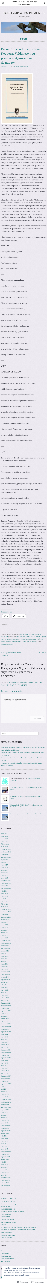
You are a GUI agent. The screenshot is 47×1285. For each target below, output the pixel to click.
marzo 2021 (4, 995)
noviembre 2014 (6, 1151)
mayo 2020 (4, 1013)
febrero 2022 (5, 966)
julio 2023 (4, 922)
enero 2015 (4, 1149)
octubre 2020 (5, 1008)
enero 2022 (4, 969)
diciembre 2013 (6, 1177)
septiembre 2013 (6, 1185)
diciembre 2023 (6, 909)
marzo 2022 (4, 964)
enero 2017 (4, 1097)
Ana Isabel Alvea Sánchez (21, 66)
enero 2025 (4, 878)
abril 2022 (4, 961)
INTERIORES (5, 1217)
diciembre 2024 (6, 880)
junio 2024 (4, 893)
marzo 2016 (4, 1118)
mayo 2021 (4, 990)
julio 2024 (4, 891)
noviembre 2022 (6, 943)
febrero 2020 (5, 1019)
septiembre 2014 (6, 1157)
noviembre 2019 (6, 1026)
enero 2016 (4, 1123)
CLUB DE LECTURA (8, 1201)
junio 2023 (4, 925)
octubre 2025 (5, 854)
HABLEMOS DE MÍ (8, 1209)
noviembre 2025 (6, 852)
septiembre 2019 (6, 1032)
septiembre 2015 (6, 1131)
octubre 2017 (5, 1081)
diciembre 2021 (6, 972)
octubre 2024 (5, 886)
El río (42, 652)
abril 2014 (4, 1167)
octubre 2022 (5, 946)
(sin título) (4, 760)
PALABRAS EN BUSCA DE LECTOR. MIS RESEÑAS (19, 1230)
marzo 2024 (4, 901)
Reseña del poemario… (17, 814)
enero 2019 (4, 1047)
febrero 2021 (5, 998)
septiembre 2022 (6, 948)
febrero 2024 (5, 904)
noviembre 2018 (6, 1052)
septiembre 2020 (6, 1011)
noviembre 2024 (6, 883)
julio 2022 (4, 953)
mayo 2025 (4, 867)
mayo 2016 (4, 1112)
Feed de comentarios (7, 1259)
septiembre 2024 (6, 888)
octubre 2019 (5, 1029)
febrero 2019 (5, 1045)
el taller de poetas (6, 1206)
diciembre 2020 (6, 1003)
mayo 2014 (4, 1164)
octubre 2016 (5, 1105)
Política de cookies (24, 1275)
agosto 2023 (5, 920)
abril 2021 (4, 992)
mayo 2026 (4, 839)
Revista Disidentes (7, 1238)
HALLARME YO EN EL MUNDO (24, 13)
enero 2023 (4, 938)
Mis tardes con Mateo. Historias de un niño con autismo (18, 1227)
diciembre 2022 (6, 940)
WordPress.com (6, 1261)
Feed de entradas (6, 1256)
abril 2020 (4, 1016)
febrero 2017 (5, 1094)
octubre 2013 (5, 1183)
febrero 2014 (5, 1172)
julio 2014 (4, 1162)
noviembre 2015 (6, 1125)
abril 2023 (4, 930)
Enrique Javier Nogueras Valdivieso (32, 639)
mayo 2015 (4, 1141)
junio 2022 (4, 956)
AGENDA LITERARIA (27, 634)
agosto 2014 (5, 1159)
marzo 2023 (4, 933)
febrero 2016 (5, 1120)
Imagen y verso (6, 1214)
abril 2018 (4, 1065)
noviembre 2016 (6, 1102)
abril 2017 (4, 1089)
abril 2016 (4, 1115)
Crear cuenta (5, 1251)
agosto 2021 (5, 982)
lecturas (3, 1225)
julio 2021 (4, 985)
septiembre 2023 (6, 917)
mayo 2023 (4, 927)
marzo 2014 (4, 1170)
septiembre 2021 (6, 979)
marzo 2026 (4, 841)
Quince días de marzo (29, 641)
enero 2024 (4, 906)
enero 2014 (4, 1175)
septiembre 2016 (6, 1107)
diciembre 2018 (6, 1050)
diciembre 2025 (6, 849)
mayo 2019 (4, 1037)
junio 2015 (4, 1138)
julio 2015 (4, 1136)
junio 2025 (4, 865)
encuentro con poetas (13, 639)
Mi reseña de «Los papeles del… (26, 797)
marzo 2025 (4, 873)
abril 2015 (4, 1144)
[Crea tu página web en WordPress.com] (23, 3)
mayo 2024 (4, 896)
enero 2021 (4, 1000)
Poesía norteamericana (8, 1235)
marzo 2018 (4, 1068)
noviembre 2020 (6, 1005)
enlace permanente (7, 644)
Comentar (37, 718)
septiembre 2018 (6, 1058)
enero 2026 (4, 847)
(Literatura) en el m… (17, 796)
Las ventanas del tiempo (8, 1222)
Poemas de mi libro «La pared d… (27, 815)
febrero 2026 (5, 844)
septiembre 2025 (6, 857)
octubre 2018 (5, 1055)
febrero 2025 (5, 875)
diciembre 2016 (6, 1099)
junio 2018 (4, 1060)
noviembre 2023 (6, 912)
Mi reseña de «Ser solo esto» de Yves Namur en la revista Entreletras (22, 758)
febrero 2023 (5, 935)
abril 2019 (4, 1039)
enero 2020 (4, 1021)
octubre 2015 (5, 1128)
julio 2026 (4, 834)
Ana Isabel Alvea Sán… (17, 787)
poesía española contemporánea (11, 641)
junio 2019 (4, 1034)
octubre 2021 (5, 977)
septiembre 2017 (6, 1084)
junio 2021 (4, 987)
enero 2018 (4, 1073)
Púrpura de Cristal (6, 1232)
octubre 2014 (5, 1154)
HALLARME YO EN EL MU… (20, 805)
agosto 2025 (5, 860)
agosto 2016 (5, 1110)
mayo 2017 (4, 1086)
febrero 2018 (5, 1071)
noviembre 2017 (6, 1078)
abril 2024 (4, 899)
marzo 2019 (4, 1042)
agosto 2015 (5, 1133)
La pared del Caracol (7, 1219)
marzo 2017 (4, 1091)
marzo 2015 (4, 1146)
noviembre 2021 (6, 974)
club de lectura (35, 637)
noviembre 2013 (6, 1180)
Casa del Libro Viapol (23, 637)
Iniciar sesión (5, 1253)
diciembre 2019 (6, 1024)
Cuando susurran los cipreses (10, 1204)
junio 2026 (4, 836)
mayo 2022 (4, 959)
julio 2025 (4, 862)
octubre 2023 (5, 914)
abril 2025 (4, 870)
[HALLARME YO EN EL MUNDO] (23, 27)
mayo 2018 (4, 1063)
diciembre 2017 (6, 1076)
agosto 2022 (5, 951)
